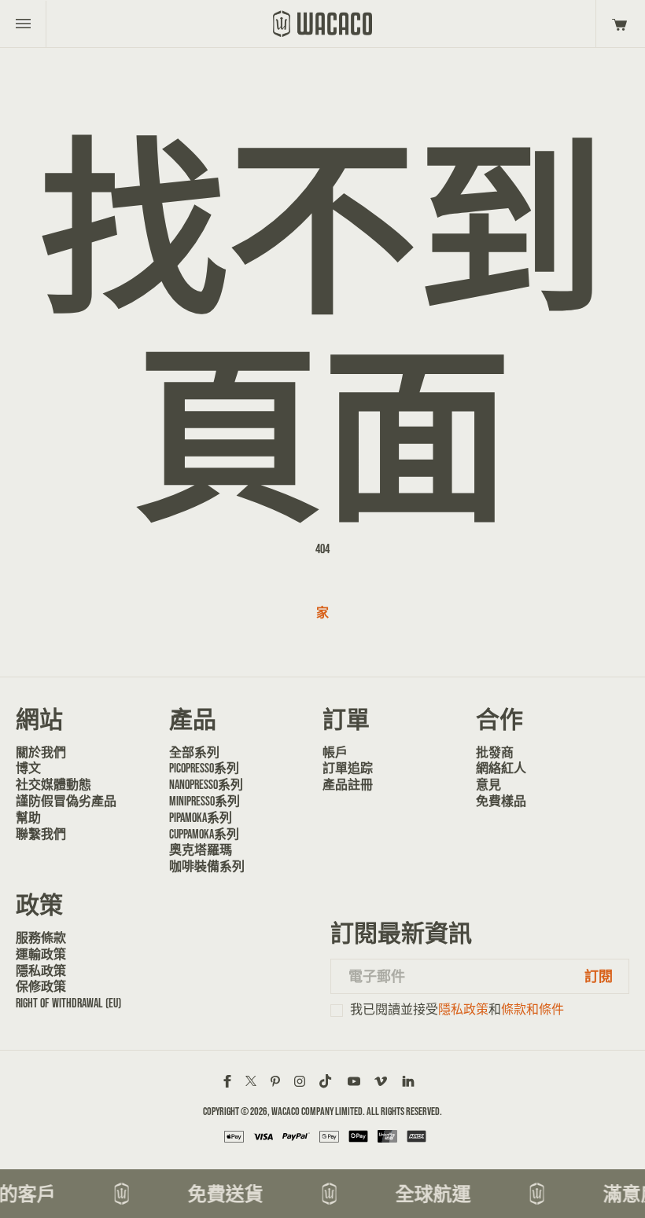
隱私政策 (41, 970)
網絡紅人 (501, 768)
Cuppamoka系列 (204, 834)
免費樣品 (501, 801)
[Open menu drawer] (23, 23)
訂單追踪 (347, 768)
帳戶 (335, 752)
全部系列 (194, 752)
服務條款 (41, 937)
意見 (488, 784)
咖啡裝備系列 (207, 866)
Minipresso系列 (204, 801)
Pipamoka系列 (200, 817)
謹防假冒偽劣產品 (66, 801)
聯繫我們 (41, 834)
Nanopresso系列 (206, 784)
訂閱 (598, 976)
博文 (28, 768)
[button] (617, 23)
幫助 (28, 817)
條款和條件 (532, 1009)
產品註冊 (347, 784)
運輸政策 (41, 954)
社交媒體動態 (53, 784)
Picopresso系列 (204, 768)
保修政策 (41, 986)
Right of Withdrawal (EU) (68, 1003)
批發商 (495, 752)
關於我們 (41, 752)
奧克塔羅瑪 (200, 849)
